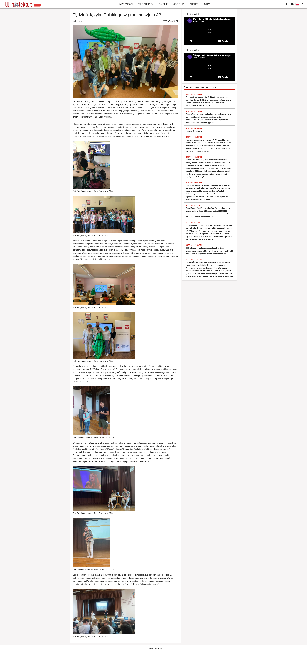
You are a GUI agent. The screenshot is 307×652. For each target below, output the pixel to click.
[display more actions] (303, 4)
